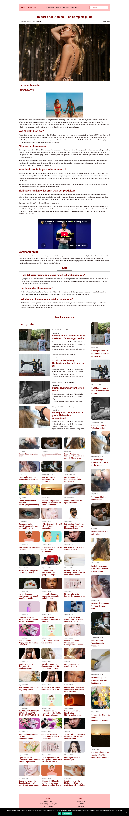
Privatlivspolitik (67, 813)
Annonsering (50, 7)
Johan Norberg (69, 382)
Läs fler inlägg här (64, 317)
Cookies (66, 7)
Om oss (58, 7)
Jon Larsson (37, 21)
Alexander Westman (66, 330)
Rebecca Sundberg (69, 354)
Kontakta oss (75, 7)
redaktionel (106, 21)
